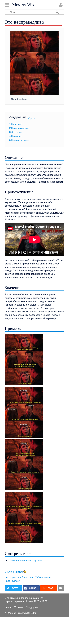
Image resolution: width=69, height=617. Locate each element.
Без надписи (13, 580)
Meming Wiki (23, 4)
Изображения (25, 577)
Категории (10, 577)
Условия (18, 607)
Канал (8, 607)
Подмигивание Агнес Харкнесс (26, 560)
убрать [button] (31, 118)
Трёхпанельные (43, 577)
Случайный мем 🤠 (15, 571)
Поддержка (32, 607)
